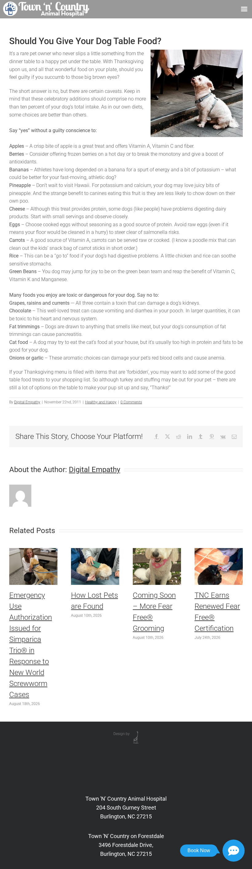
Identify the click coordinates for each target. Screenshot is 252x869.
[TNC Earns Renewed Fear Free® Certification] (219, 551)
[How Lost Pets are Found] (95, 551)
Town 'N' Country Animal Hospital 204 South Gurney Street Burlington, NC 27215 (126, 807)
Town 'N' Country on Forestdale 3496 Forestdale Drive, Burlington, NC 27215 (126, 845)
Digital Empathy (27, 402)
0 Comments (131, 402)
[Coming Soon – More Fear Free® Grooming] (157, 551)
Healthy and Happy (100, 402)
